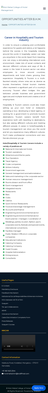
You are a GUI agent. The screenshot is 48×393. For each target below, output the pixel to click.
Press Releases (7, 321)
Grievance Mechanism (10, 314)
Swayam (5, 303)
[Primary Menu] (44, 9)
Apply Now (38, 388)
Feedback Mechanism (10, 293)
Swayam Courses (8, 324)
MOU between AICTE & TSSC (12, 300)
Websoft (37, 391)
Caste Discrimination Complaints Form (16, 317)
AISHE (4, 310)
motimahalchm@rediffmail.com (16, 374)
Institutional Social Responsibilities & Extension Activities (22, 296)
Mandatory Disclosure (10, 289)
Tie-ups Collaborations (10, 307)
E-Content (5, 286)
